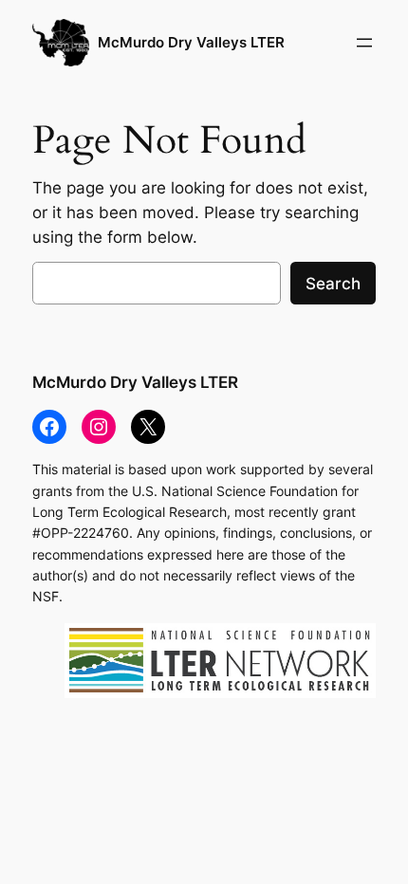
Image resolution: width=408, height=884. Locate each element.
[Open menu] (364, 42)
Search (333, 283)
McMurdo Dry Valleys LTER (191, 42)
